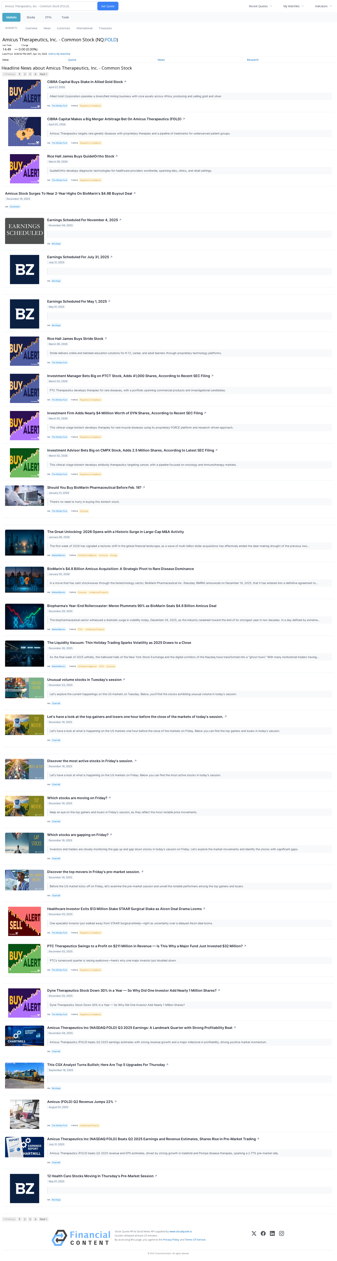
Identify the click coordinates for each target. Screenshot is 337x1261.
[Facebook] (263, 1237)
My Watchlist (291, 6)
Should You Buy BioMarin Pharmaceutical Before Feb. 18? (96, 487)
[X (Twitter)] (254, 1237)
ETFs (48, 17)
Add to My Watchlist (59, 54)
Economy (103, 555)
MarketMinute (58, 555)
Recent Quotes (258, 6)
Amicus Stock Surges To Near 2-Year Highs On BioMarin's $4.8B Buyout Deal (70, 193)
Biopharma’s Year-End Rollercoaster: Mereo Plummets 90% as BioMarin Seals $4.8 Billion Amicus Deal (131, 606)
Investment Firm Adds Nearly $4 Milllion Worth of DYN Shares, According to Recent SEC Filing (127, 413)
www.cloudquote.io (180, 1231)
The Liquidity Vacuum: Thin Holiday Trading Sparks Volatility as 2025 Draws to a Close (119, 643)
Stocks (31, 17)
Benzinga (56, 244)
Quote (72, 60)
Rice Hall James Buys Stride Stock (77, 339)
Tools (65, 17)
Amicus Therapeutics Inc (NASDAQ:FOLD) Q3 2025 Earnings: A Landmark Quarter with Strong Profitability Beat (141, 1028)
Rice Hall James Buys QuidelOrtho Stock (82, 156)
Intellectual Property (98, 592)
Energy (113, 555)
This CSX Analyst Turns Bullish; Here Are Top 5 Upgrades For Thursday (108, 1065)
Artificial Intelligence (87, 555)
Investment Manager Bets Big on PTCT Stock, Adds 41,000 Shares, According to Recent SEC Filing (130, 376)
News (47, 28)
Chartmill (56, 703)
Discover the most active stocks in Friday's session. (92, 761)
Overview (31, 28)
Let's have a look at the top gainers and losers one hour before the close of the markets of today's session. (137, 717)
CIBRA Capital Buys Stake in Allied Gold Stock (87, 82)
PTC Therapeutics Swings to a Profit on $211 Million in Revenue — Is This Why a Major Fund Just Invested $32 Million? (147, 946)
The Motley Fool (59, 106)
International (84, 28)
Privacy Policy (171, 1239)
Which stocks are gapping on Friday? (79, 835)
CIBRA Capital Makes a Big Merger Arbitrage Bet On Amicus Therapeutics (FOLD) (116, 119)
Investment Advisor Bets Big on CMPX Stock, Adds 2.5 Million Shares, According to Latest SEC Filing (132, 450)
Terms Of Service (195, 1239)
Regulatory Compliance (90, 106)
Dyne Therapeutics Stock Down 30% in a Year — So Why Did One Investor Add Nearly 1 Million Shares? (133, 990)
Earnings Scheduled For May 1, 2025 (79, 301)
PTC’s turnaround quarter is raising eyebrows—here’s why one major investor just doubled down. (113, 960)
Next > (43, 74)
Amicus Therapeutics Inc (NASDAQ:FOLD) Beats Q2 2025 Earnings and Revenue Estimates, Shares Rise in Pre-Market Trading (153, 1139)
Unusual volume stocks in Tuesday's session (86, 680)
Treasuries (105, 28)
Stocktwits (15, 207)
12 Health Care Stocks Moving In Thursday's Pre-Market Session (102, 1176)
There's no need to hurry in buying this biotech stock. (85, 501)
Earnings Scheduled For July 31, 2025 (80, 257)
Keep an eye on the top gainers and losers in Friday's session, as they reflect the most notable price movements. (124, 812)
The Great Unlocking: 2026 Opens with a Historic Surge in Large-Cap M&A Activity (115, 532)
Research (253, 60)
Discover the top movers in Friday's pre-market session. (95, 872)
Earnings (84, 511)
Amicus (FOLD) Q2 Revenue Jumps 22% (82, 1102)
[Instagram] (282, 1237)
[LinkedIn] (272, 1237)
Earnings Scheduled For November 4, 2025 (84, 220)
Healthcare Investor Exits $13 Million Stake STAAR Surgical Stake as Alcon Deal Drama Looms (126, 909)
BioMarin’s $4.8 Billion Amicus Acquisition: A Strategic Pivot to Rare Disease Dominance (120, 569)
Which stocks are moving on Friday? (79, 798)
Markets (11, 17)
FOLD (111, 39)
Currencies (63, 28)
